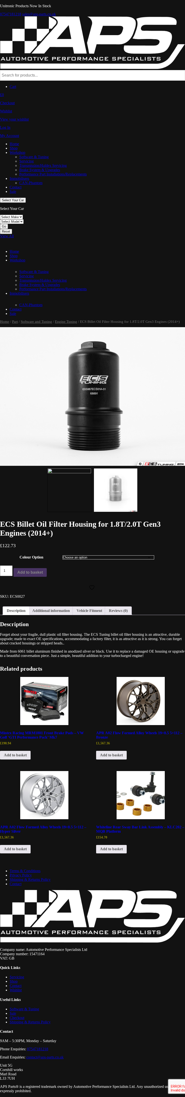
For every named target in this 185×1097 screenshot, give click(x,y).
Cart (13, 86)
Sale (13, 191)
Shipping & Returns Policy (30, 879)
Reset (6, 231)
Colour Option (31, 557)
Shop (14, 148)
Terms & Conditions (25, 871)
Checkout (17, 1018)
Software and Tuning (36, 322)
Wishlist (16, 990)
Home (14, 144)
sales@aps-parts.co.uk (39, 14)
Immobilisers (19, 178)
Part (15, 322)
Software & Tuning (34, 157)
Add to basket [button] (15, 755)
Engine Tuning (66, 322)
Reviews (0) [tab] (118, 611)
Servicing (26, 161)
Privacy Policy (21, 875)
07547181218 (10, 14)
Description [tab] (16, 611)
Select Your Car (13, 200)
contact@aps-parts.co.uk (45, 1057)
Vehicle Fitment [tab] (89, 611)
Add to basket (30, 572)
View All (7, 236)
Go (4, 226)
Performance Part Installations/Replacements (53, 174)
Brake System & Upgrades (39, 170)
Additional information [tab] (51, 611)
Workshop (17, 152)
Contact (15, 187)
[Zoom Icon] (92, 396)
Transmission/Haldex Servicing (43, 165)
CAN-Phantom (30, 183)
